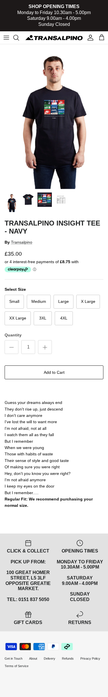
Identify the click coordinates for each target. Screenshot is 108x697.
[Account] (89, 37)
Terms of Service (17, 666)
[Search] (19, 37)
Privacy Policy (90, 658)
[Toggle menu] (6, 37)
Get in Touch (13, 658)
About (33, 658)
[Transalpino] (54, 37)
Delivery (49, 658)
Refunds (68, 658)
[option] (54, 116)
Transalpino (21, 242)
